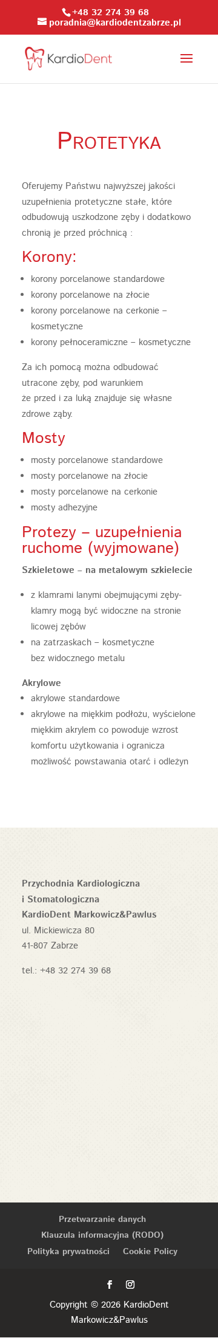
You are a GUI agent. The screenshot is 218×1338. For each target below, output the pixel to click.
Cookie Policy (150, 1252)
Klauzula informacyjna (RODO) (102, 1235)
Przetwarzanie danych (102, 1219)
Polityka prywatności (68, 1252)
